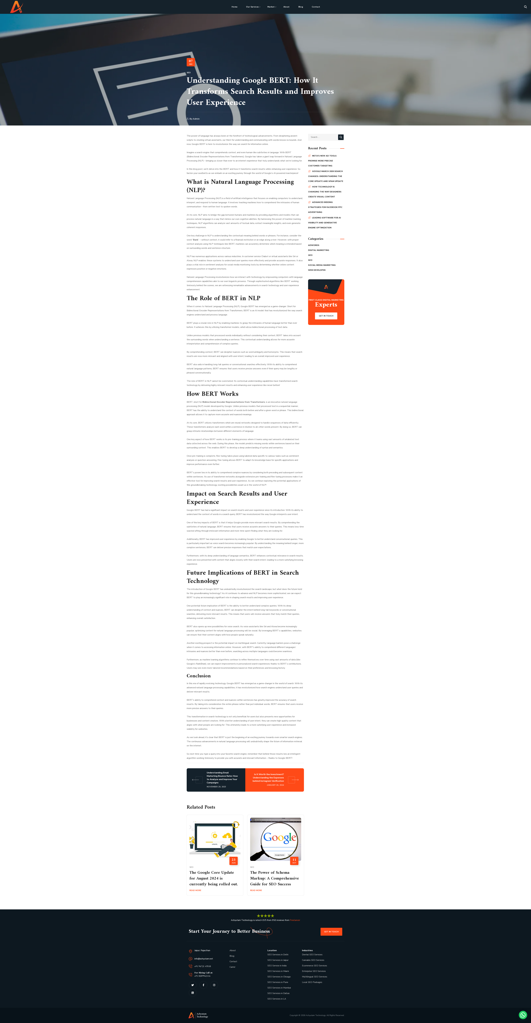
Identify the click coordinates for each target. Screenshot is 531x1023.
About (233, 950)
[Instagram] (214, 985)
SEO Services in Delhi (277, 954)
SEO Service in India (277, 965)
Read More (195, 890)
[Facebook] (203, 985)
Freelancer (295, 920)
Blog (232, 955)
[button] (525, 7)
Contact (233, 961)
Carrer (232, 967)
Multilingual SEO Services (314, 976)
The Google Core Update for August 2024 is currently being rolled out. (213, 878)
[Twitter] (192, 985)
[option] (215, 857)
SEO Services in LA (276, 998)
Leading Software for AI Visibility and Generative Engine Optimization (324, 222)
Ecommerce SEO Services (314, 965)
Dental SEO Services (312, 954)
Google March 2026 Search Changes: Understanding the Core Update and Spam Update (325, 176)
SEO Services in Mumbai (279, 987)
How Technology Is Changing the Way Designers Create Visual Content (324, 191)
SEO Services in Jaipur (278, 960)
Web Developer (317, 270)
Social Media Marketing (322, 265)
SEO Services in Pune (277, 982)
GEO (310, 255)
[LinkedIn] (192, 993)
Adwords (313, 245)
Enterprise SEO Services (314, 971)
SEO (189, 72)
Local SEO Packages (312, 982)
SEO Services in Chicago (279, 976)
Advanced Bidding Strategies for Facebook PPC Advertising (325, 207)
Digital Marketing (318, 250)
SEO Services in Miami (278, 971)
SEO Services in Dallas (278, 993)
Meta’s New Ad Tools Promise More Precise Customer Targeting (322, 161)
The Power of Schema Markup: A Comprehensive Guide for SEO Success (274, 878)
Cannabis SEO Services (313, 960)
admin (196, 118)
